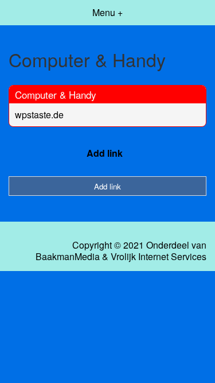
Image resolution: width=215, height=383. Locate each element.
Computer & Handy (55, 94)
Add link (105, 153)
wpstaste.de (39, 114)
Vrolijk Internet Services (158, 256)
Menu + (107, 12)
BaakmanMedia (68, 256)
